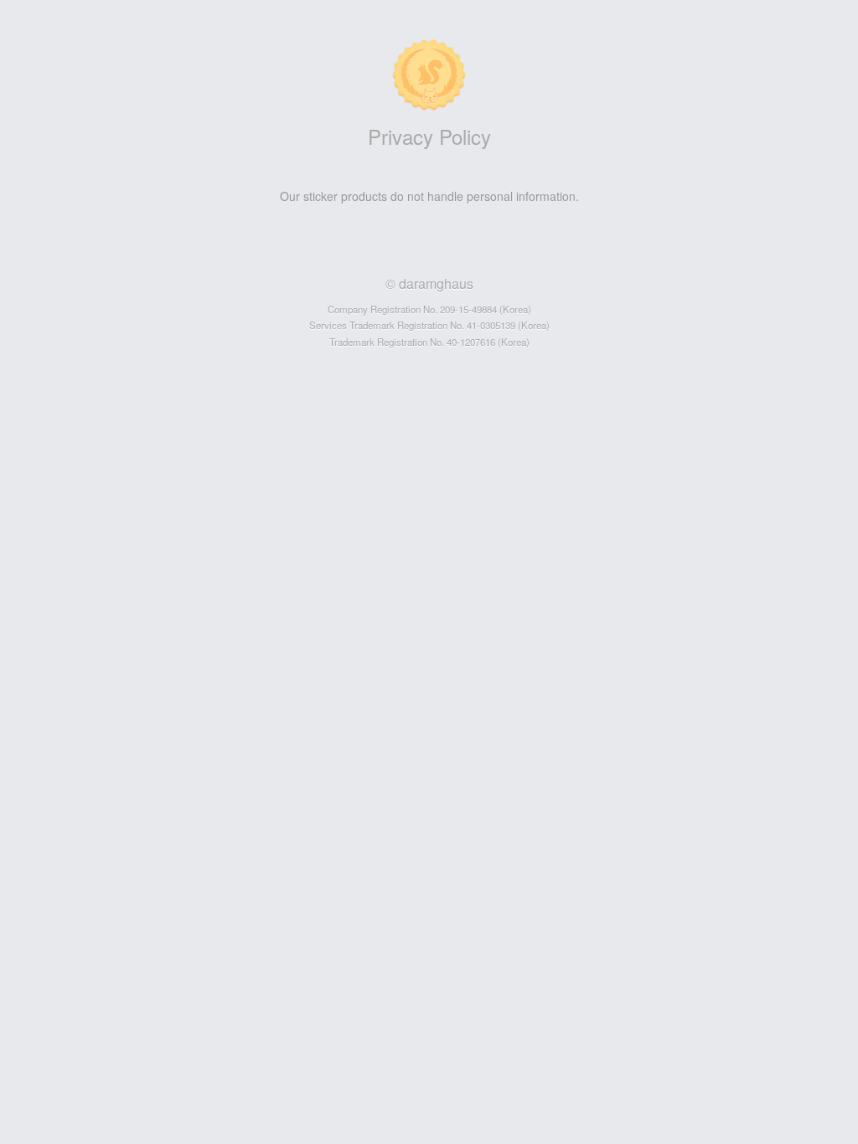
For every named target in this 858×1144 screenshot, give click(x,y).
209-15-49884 (468, 309)
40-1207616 (471, 341)
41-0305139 (491, 325)
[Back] (30, 30)
